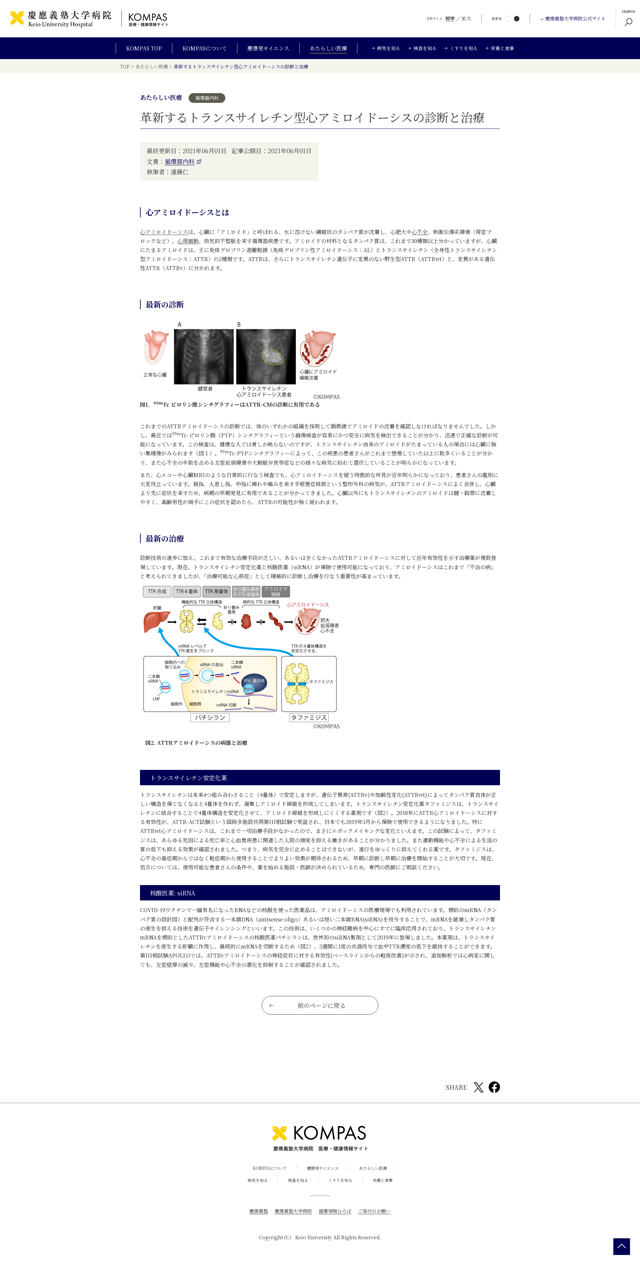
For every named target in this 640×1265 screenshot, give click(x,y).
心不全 (420, 232)
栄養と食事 (383, 1180)
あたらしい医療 (328, 48)
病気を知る (258, 1180)
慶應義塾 (258, 1211)
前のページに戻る (322, 1005)
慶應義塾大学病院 (293, 1211)
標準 (450, 18)
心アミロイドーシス (164, 232)
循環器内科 (180, 161)
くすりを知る (340, 1180)
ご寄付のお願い (374, 1211)
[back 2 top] (621, 1246)
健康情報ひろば (335, 1211)
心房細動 (188, 241)
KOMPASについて (204, 48)
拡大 (466, 18)
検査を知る (298, 1180)
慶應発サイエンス (268, 48)
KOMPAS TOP (144, 48)
